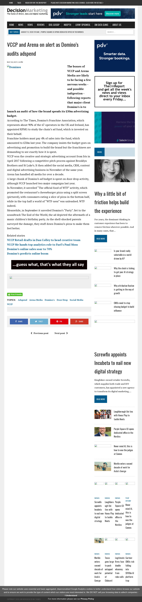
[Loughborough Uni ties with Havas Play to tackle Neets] (102, 417)
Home (11, 3)
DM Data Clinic (101, 24)
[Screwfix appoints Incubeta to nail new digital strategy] (114, 340)
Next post (59, 333)
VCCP (10, 304)
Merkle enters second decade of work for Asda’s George (123, 467)
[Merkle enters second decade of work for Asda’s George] (102, 469)
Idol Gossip (54, 24)
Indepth (67, 24)
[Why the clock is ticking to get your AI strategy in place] (102, 273)
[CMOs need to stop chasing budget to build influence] (102, 308)
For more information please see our (71, 599)
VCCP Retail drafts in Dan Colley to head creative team (43, 240)
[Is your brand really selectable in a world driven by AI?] (102, 256)
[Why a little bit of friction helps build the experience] (114, 180)
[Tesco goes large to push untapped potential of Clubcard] (109, 541)
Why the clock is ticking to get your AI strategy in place (124, 272)
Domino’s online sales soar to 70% (29, 249)
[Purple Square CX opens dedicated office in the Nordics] (102, 434)
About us (116, 24)
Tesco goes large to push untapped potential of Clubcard (109, 569)
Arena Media (36, 299)
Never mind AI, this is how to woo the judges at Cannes (123, 450)
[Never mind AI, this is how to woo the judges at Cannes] (102, 451)
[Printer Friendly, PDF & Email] (15, 294)
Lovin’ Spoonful (82, 24)
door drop (62, 299)
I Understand (71, 595)
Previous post (41, 333)
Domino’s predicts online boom (27, 253)
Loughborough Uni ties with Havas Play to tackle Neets (123, 415)
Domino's (50, 299)
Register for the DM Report (36, 3)
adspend (22, 299)
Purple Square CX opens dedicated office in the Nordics (124, 432)
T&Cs (19, 3)
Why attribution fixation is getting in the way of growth (124, 289)
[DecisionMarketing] (27, 11)
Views (30, 24)
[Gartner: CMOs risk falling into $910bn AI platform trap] (130, 541)
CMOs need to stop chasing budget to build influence (124, 306)
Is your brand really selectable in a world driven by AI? (122, 254)
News (20, 24)
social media (76, 299)
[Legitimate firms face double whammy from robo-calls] (119, 541)
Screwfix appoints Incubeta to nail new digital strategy (112, 362)
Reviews (40, 24)
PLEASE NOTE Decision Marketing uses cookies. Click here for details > (77, 3)
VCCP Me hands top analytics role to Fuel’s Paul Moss (42, 244)
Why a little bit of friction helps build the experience (111, 202)
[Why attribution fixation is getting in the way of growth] (102, 291)
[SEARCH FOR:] (120, 31)
